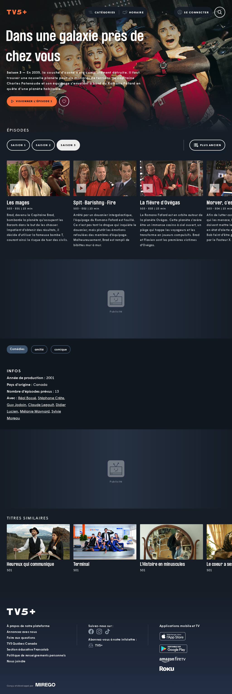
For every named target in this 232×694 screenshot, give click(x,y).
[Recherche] (219, 12)
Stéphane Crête (51, 398)
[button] (102, 12)
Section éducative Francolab (27, 649)
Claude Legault (41, 404)
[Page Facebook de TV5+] (91, 631)
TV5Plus (17, 12)
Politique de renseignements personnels (36, 655)
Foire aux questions (21, 637)
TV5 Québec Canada (22, 643)
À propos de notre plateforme (28, 626)
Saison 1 (18, 145)
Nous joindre (16, 661)
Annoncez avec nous (22, 632)
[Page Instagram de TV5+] (99, 631)
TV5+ (99, 645)
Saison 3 (68, 145)
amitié (39, 349)
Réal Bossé (27, 398)
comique (60, 349)
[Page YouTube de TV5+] (107, 631)
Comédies (17, 349)
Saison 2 (43, 145)
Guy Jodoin (16, 404)
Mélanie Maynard (35, 411)
